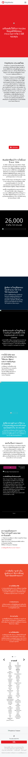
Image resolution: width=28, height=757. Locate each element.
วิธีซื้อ (14, 742)
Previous (4, 660)
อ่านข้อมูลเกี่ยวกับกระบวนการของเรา (10, 547)
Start (14, 513)
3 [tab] (15, 656)
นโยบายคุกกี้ (23, 750)
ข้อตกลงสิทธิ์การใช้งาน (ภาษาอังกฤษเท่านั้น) (14, 747)
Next (24, 660)
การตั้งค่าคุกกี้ (17, 750)
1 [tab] (12, 656)
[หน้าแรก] (7, 2)
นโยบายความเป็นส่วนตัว (7, 750)
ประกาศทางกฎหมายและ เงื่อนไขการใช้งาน (14, 748)
